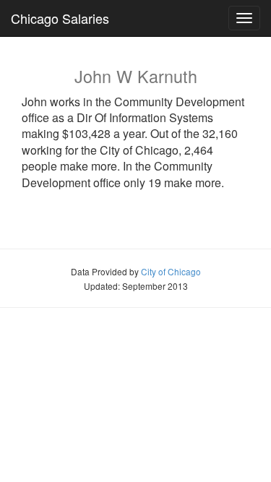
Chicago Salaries (60, 18)
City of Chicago (171, 271)
